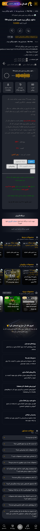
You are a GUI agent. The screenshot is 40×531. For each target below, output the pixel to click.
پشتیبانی (12, 166)
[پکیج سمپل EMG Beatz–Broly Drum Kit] (12, 304)
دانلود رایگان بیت (7, 11)
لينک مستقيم (20, 162)
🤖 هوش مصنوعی (13, 4)
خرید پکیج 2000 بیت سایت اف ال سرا (20, 202)
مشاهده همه (7, 293)
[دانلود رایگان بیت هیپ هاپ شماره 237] (30, 250)
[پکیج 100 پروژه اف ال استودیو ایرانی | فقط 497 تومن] (30, 277)
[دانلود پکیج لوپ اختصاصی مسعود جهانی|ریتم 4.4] (12, 277)
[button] (6, 75)
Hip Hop (29, 11)
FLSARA (16, 23)
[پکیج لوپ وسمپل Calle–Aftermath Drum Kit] (30, 304)
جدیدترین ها (20, 11)
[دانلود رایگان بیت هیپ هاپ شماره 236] (12, 250)
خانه (36, 11)
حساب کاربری (12, 221)
